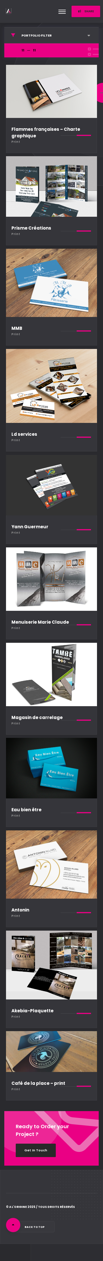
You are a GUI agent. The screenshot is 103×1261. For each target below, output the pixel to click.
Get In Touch (35, 1150)
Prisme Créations (31, 228)
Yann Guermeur (29, 527)
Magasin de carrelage (37, 717)
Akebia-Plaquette (32, 1011)
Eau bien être (26, 810)
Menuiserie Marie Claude (40, 622)
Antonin (20, 910)
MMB (16, 328)
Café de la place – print (38, 1083)
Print (15, 142)
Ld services (24, 434)
